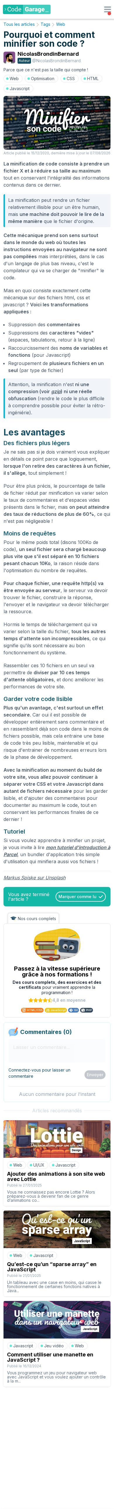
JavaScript (58, 1010)
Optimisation (42, 78)
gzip (56, 391)
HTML (93, 78)
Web (60, 24)
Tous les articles (19, 24)
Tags (45, 24)
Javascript (20, 88)
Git (76, 1010)
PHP (89, 1010)
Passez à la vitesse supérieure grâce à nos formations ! (57, 971)
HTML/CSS (34, 1010)
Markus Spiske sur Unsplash (34, 878)
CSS (71, 78)
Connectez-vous (24, 1069)
